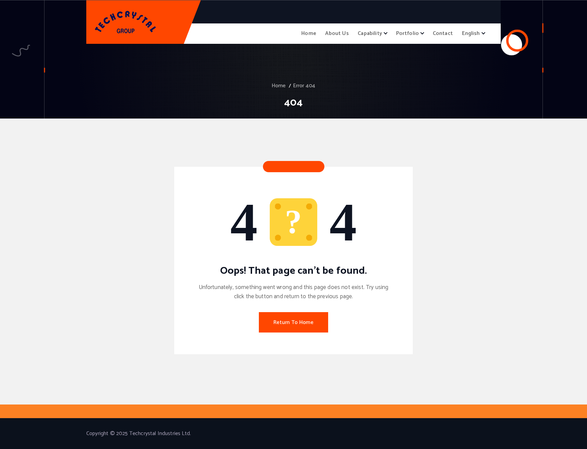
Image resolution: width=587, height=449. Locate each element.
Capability (370, 33)
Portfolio (407, 33)
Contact (443, 33)
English (471, 33)
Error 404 (304, 85)
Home (308, 33)
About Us (337, 33)
